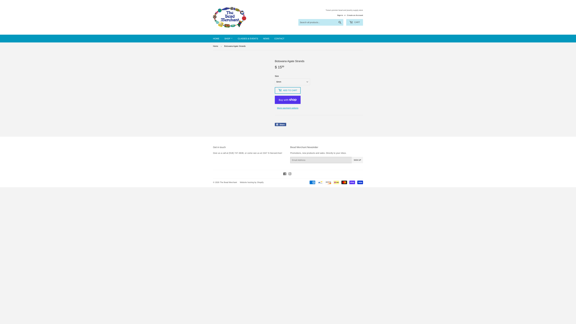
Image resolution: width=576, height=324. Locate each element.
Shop (227, 38)
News (266, 38)
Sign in (340, 15)
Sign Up (357, 160)
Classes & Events (248, 38)
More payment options (287, 108)
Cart (357, 22)
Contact (279, 38)
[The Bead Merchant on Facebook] (284, 174)
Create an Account (355, 15)
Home (216, 38)
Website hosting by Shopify (252, 182)
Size (277, 76)
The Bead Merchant (228, 182)
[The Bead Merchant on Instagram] (289, 174)
